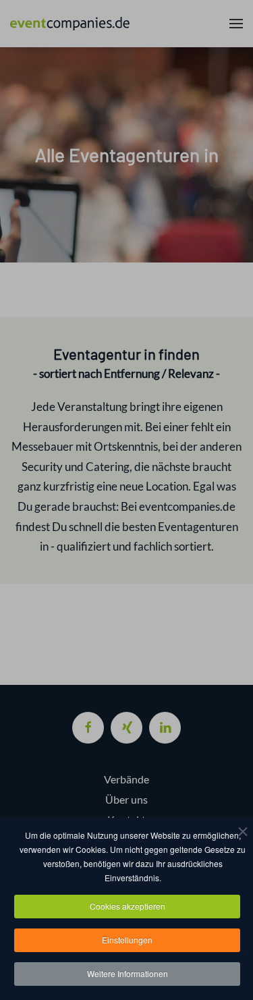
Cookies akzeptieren (127, 906)
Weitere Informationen (127, 973)
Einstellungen (127, 939)
